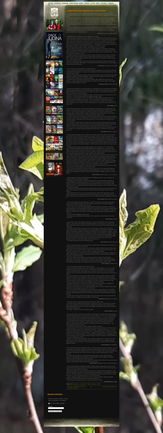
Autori (92, 3)
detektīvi (98, 384)
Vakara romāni (50, 135)
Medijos (111, 3)
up (91, 386)
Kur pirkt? (104, 3)
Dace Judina (93, 384)
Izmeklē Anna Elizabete (52, 31)
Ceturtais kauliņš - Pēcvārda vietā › (110, 386)
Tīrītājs (88, 384)
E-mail (50, 406)
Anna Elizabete (76, 384)
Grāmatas (57, 3)
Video (97, 3)
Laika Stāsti (49, 104)
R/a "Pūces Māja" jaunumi (57, 403)
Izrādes (86, 3)
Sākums (50, 3)
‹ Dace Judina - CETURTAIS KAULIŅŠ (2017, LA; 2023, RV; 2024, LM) (76, 387)
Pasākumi (65, 3)
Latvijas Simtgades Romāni (53, 151)
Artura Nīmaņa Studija (114, 425)
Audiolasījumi (73, 3)
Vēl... (49, 5)
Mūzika (81, 3)
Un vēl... (48, 161)
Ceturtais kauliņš (83, 384)
